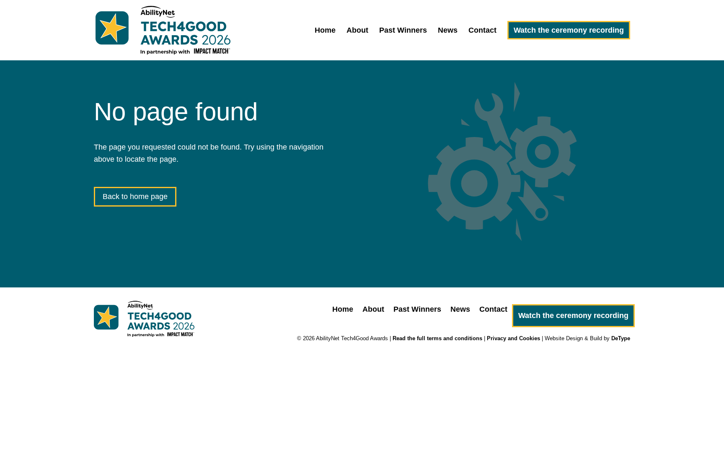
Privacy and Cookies (513, 338)
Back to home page (135, 196)
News (448, 30)
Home (325, 30)
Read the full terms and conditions (437, 338)
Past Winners (403, 30)
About (357, 30)
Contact (482, 30)
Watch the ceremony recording (569, 30)
